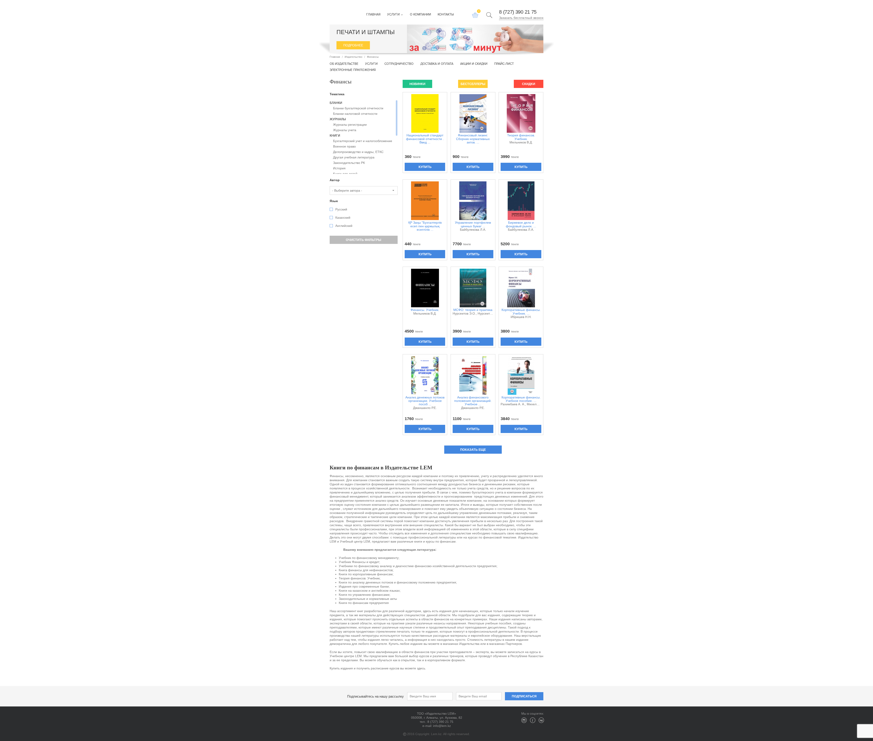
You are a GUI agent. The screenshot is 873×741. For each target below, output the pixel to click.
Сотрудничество (399, 64)
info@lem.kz (442, 726)
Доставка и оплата (436, 64)
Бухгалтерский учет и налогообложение (362, 141)
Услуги (394, 14)
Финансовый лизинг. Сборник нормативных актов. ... (473, 139)
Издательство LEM (337, 12)
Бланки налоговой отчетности (355, 113)
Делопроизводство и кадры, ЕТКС (358, 152)
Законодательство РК (349, 163)
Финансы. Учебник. (425, 310)
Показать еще (473, 449)
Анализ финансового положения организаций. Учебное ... (473, 401)
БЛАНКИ (336, 103)
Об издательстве (344, 64)
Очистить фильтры (363, 240)
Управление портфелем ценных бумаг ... (473, 224)
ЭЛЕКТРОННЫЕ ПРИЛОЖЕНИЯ (353, 70)
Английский (343, 225)
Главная (373, 14)
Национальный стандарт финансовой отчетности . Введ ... (425, 139)
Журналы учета (344, 130)
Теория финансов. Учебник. (521, 137)
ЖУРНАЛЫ (338, 119)
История (339, 168)
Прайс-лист (504, 64)
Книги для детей (345, 173)
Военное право (344, 146)
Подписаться (524, 696)
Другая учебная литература (353, 157)
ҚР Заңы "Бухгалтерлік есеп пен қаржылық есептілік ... (425, 226)
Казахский (342, 217)
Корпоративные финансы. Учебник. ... (521, 311)
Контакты (446, 14)
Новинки (417, 84)
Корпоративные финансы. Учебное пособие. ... (521, 399)
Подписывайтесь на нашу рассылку (375, 696)
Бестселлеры (473, 84)
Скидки (528, 84)
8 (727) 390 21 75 (518, 12)
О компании (420, 14)
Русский (341, 209)
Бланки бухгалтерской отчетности (358, 108)
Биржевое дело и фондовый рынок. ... (521, 224)
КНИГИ (335, 135)
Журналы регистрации (350, 124)
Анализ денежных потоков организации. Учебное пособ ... (424, 401)
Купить (425, 167)
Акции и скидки (473, 64)
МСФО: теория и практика (472, 310)
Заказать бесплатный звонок (521, 18)
